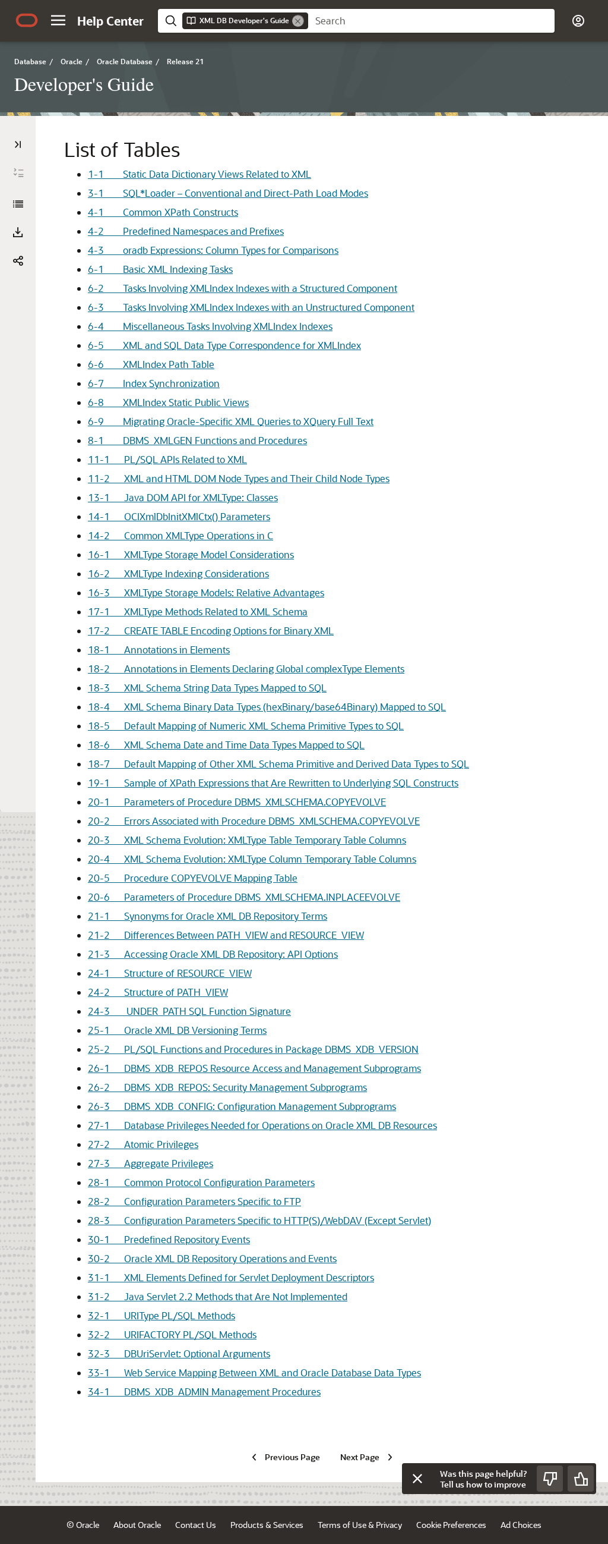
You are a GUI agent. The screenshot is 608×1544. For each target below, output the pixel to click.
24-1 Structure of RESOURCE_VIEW (170, 973)
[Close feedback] (417, 1479)
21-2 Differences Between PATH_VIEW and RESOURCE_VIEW (226, 935)
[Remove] (298, 20)
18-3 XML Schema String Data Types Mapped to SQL (207, 687)
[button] (58, 20)
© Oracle (82, 1525)
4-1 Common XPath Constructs (163, 212)
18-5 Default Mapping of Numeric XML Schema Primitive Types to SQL (246, 725)
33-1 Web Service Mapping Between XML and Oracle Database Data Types (254, 1372)
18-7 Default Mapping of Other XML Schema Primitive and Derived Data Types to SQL (278, 763)
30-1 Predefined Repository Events (169, 1239)
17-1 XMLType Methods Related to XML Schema (198, 611)
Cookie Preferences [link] (451, 1525)
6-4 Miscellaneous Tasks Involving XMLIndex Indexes (210, 326)
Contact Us (195, 1525)
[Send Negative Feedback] (550, 1479)
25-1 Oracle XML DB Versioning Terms (177, 1030)
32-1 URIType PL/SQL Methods (161, 1315)
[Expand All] (18, 173)
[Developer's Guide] (17, 204)
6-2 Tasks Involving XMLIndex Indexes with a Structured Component (242, 288)
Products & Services (266, 1525)
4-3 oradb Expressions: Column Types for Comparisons (213, 250)
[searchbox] (431, 21)
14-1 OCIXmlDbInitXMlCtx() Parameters (179, 516)
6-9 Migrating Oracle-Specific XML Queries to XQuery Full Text (230, 421)
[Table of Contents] (17, 144)
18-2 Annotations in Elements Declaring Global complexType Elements (246, 668)
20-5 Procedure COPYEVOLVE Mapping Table (192, 878)
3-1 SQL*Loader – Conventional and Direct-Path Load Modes (228, 193)
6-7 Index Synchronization (154, 383)
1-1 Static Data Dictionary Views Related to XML (199, 174)
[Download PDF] (17, 232)
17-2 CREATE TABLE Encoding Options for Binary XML (211, 630)
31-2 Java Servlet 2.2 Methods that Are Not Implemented (217, 1296)
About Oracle (137, 1525)
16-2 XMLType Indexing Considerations (178, 573)
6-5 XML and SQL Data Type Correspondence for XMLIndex (224, 345)
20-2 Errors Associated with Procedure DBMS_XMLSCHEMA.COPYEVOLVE (254, 821)
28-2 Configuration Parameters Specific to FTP (194, 1201)
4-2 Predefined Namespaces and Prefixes (186, 231)
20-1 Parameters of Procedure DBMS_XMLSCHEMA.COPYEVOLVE (237, 801)
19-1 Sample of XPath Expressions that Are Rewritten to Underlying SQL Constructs (273, 782)
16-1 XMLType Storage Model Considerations (191, 554)
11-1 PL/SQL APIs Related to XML (167, 459)
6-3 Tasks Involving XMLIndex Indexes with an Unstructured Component (251, 307)
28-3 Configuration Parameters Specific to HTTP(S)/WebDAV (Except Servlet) (259, 1220)
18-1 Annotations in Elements (159, 649)
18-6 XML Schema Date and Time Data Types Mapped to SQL (226, 744)
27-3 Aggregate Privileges (150, 1163)
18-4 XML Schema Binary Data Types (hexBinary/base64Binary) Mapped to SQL (267, 706)
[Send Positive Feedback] (581, 1479)
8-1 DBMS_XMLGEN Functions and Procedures (197, 440)
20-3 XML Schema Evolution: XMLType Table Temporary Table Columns (247, 840)
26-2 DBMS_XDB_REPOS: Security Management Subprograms (227, 1087)
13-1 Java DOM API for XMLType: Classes (183, 497)
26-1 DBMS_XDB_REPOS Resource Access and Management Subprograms (254, 1068)
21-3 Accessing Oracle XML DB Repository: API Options (213, 954)
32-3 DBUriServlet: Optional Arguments (179, 1353)
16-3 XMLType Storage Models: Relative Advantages (206, 592)
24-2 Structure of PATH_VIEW (158, 992)
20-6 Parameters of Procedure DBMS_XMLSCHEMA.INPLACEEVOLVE (244, 897)
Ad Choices (521, 1525)
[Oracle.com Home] (26, 20)
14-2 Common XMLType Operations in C (180, 535)
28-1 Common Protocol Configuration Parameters (201, 1182)
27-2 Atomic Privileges (143, 1144)
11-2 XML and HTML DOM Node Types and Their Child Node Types (239, 478)
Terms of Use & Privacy (360, 1525)
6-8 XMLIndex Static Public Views (168, 402)
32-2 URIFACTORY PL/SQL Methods (172, 1334)
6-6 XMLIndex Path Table (151, 364)
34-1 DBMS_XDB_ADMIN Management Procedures (204, 1391)
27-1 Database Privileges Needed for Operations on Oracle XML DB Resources (262, 1125)
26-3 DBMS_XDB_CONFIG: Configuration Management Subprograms (242, 1106)
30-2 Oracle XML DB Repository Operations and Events (212, 1258)
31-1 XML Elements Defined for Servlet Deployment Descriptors (231, 1277)
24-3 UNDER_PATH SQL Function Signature (189, 1011)
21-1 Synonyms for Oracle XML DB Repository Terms (207, 916)
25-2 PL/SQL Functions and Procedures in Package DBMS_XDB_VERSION (253, 1049)
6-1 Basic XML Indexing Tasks (160, 269)
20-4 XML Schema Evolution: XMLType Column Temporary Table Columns (252, 859)
